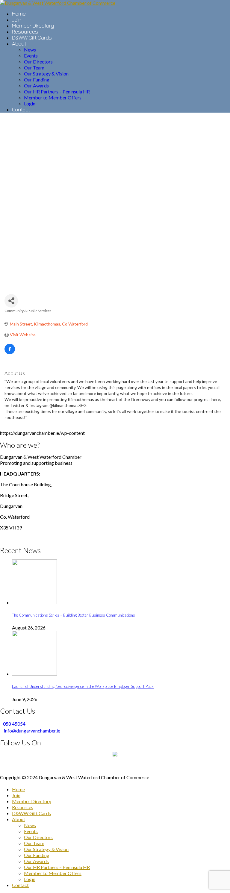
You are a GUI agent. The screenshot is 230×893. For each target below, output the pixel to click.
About (18, 819)
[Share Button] (11, 301)
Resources (22, 807)
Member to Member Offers (52, 873)
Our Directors (38, 837)
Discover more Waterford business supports (115, 766)
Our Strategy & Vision (46, 849)
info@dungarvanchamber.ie (32, 730)
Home (18, 789)
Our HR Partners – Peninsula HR (57, 867)
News (30, 825)
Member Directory (31, 801)
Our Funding (36, 855)
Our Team (34, 843)
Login (29, 879)
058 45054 (14, 723)
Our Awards (36, 861)
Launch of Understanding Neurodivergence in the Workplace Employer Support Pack (83, 686)
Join (16, 795)
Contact (20, 885)
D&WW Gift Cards (31, 813)
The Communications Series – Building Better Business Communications (73, 615)
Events (31, 831)
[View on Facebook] (9, 352)
